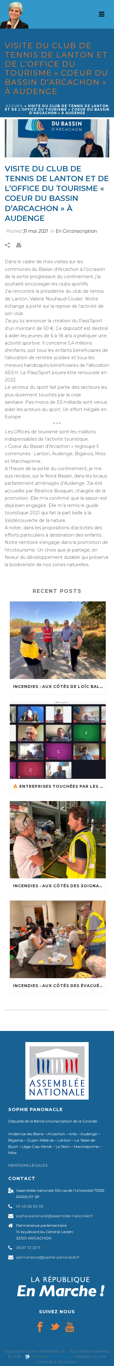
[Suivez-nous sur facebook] (40, 1327)
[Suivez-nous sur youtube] (70, 1327)
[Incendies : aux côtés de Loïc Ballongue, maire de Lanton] (58, 640)
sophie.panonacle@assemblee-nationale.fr (54, 1215)
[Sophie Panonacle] (14, 14)
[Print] (22, 245)
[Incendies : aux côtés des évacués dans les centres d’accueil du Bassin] (58, 939)
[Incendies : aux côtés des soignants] (58, 840)
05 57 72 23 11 (28, 1247)
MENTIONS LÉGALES (28, 1165)
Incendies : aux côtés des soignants (59, 885)
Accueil (14, 106)
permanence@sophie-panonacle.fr (47, 1257)
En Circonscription (76, 231)
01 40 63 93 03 (29, 1206)
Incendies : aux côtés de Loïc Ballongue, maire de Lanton (59, 686)
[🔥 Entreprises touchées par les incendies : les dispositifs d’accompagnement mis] (58, 740)
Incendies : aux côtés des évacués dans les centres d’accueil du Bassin (59, 985)
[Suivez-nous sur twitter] (55, 1327)
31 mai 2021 (35, 231)
